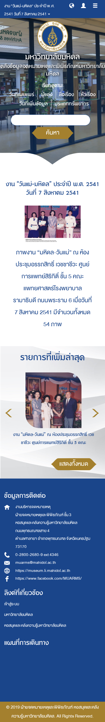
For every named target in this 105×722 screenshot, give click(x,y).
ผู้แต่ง (46, 94)
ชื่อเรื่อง (66, 94)
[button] (71, 5)
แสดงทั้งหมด (73, 464)
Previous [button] (8, 413)
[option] (52, 412)
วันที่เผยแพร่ (21, 94)
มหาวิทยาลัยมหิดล (18, 614)
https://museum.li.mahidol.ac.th (42, 570)
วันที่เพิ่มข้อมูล (33, 103)
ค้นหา (52, 133)
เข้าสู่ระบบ (11, 604)
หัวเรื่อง (88, 94)
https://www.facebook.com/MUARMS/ (48, 578)
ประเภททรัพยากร (72, 103)
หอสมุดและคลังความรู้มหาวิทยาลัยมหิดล (35, 625)
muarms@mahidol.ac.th (35, 562)
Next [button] (95, 413)
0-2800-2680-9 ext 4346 (37, 554)
